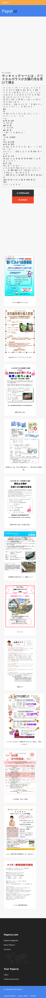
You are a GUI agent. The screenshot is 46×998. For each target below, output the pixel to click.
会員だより (20, 687)
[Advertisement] (23, 44)
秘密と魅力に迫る (20, 412)
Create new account (11, 979)
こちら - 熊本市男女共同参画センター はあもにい (20, 854)
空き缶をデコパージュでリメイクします (20, 357)
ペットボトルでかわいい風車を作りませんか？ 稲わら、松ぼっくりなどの (24, 743)
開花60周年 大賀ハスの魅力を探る (20, 524)
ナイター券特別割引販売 (20, 905)
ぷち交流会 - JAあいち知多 (20, 799)
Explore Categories (11, 940)
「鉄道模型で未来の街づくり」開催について (20, 577)
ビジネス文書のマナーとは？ (20, 302)
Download (23, 193)
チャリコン (20, 632)
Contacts (7, 949)
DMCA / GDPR (23, 996)
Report (23, 200)
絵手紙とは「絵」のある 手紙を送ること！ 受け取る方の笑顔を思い (24, 468)
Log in (6, 974)
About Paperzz (9, 945)
